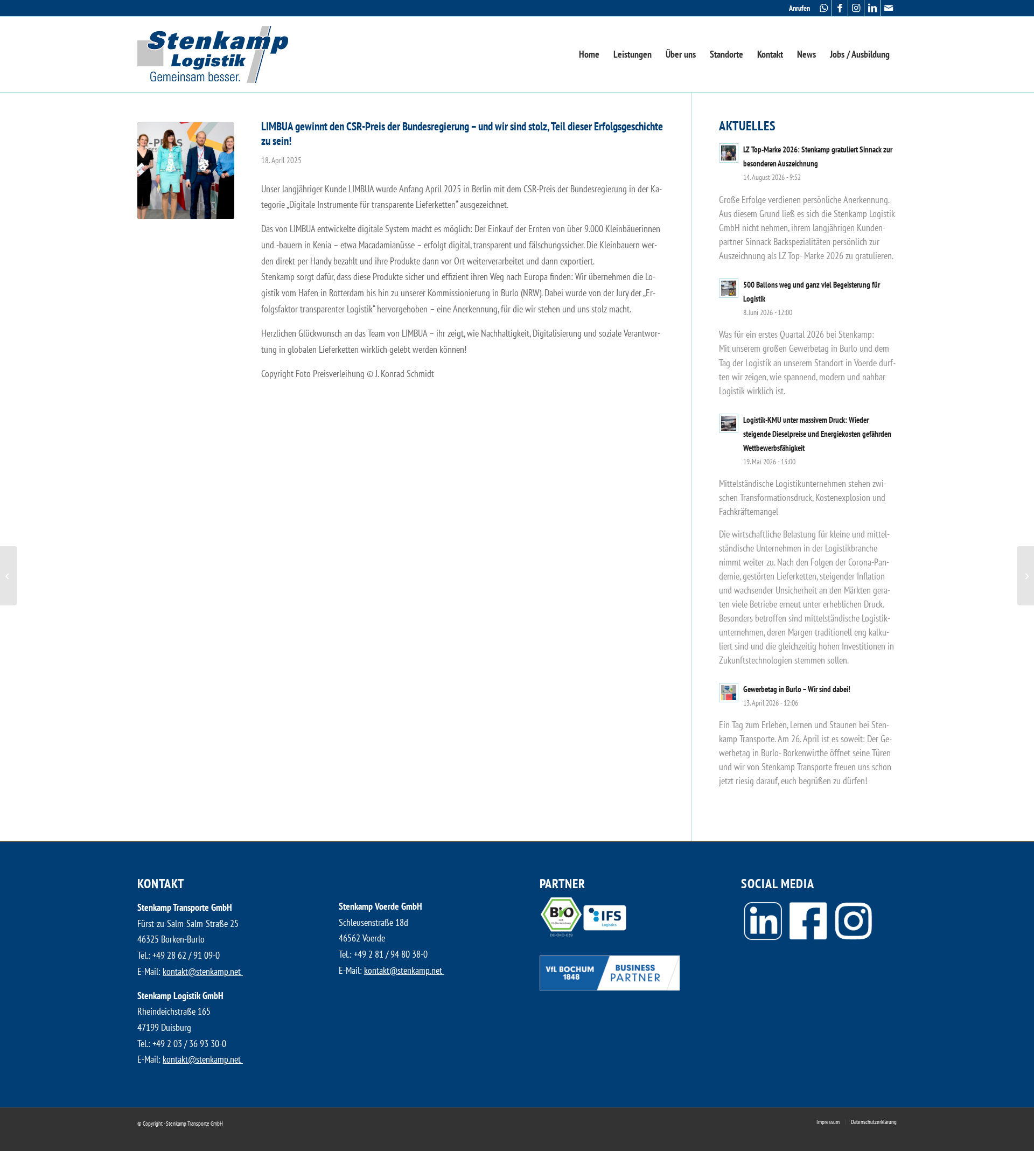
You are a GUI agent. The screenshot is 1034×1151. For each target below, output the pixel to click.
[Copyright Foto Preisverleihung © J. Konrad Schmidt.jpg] (185, 170)
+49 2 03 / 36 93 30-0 (189, 1043)
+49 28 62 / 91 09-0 (186, 955)
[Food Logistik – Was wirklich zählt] (1025, 575)
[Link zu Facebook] (840, 8)
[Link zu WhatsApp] (824, 8)
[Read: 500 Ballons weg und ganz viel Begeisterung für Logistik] (728, 288)
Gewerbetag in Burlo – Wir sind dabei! (796, 688)
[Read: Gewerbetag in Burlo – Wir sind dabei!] (728, 692)
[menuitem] (797, 8)
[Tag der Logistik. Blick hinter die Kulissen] (8, 575)
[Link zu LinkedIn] (872, 8)
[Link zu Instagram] (856, 8)
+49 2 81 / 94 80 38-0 (391, 954)
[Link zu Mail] (889, 8)
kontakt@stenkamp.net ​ (203, 971)
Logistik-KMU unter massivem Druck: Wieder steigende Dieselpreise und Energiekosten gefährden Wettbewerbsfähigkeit (817, 433)
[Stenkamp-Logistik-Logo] (212, 54)
